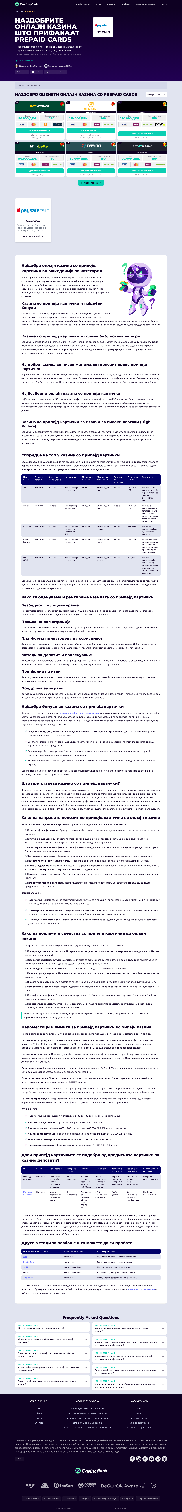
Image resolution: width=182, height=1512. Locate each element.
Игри (98, 4)
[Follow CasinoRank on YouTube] (151, 1459)
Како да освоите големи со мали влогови (87, 1417)
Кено (39, 1413)
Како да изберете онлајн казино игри (87, 1413)
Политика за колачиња (64, 1508)
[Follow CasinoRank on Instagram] (138, 1459)
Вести (164, 4)
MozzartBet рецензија (91, 135)
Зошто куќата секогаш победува (87, 1408)
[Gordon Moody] (87, 1485)
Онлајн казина (82, 4)
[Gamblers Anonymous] (44, 1485)
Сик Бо (39, 1417)
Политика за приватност (139, 1427)
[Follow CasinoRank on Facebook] (132, 1459)
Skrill (25, 1267)
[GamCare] (63, 1485)
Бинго (39, 1408)
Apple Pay (28, 1278)
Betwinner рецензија (39, 135)
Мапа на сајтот (120, 1508)
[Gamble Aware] (123, 1485)
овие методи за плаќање (141, 1289)
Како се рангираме (139, 1422)
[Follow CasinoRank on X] (145, 1459)
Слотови (39, 1422)
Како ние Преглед (139, 1417)
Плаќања (125, 4)
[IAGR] (30, 1485)
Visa (25, 1256)
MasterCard (28, 1262)
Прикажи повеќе (89, 182)
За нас (139, 1408)
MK (18, 1458)
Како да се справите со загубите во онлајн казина (87, 1427)
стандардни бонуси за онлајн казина (79, 713)
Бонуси (111, 4)
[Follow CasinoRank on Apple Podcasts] (164, 1459)
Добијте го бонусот (39, 131)
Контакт (139, 1413)
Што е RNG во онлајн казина (87, 1422)
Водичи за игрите (145, 4)
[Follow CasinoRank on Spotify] (158, 1459)
